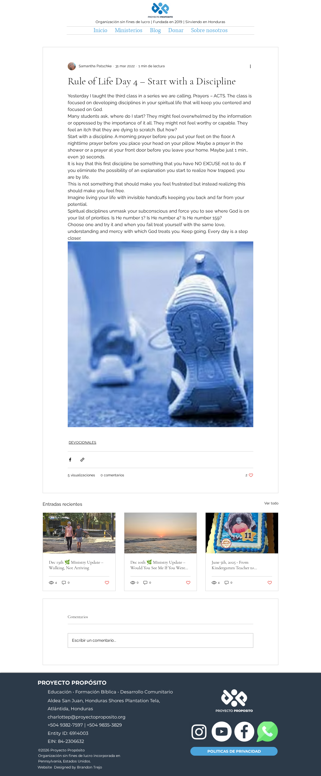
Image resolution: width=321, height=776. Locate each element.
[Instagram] (199, 732)
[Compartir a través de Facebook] (70, 459)
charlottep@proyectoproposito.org (86, 717)
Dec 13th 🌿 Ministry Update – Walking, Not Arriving (76, 564)
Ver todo (271, 503)
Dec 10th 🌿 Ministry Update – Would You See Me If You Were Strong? (157, 564)
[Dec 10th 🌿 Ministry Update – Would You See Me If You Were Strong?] (160, 533)
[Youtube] (222, 732)
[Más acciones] (250, 66)
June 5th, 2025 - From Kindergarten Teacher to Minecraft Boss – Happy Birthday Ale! (241, 564)
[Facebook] (244, 732)
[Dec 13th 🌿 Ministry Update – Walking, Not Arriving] (79, 533)
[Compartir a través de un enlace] (82, 459)
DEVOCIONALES (82, 442)
